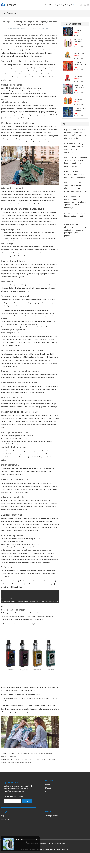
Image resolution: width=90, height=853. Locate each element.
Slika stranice (5, 819)
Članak (9, 13)
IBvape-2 (63, 5)
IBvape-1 (69, 5)
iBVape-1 (48, 784)
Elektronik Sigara (43, 849)
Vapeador (65, 849)
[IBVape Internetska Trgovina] (8, 5)
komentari (76, 5)
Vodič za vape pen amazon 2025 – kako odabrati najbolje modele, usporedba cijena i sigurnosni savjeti (28, 761)
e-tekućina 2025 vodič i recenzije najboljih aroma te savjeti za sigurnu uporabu (75, 174)
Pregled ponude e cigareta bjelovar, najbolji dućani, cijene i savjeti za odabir (74, 216)
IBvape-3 (57, 5)
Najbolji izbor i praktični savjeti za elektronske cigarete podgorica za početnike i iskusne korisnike (75, 187)
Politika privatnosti (51, 816)
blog (15, 13)
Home (46, 5)
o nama (51, 5)
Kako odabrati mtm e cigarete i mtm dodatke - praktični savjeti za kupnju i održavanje (75, 148)
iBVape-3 (48, 791)
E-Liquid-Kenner (55, 849)
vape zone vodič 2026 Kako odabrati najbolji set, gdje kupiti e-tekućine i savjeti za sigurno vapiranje (75, 134)
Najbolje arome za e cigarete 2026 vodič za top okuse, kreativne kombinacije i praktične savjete (75, 162)
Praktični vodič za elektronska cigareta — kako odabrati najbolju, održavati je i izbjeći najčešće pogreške (75, 229)
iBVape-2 (48, 788)
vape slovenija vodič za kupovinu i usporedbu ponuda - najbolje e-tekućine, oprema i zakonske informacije (75, 202)
